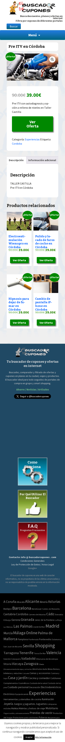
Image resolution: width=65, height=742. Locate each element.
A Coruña (9, 602)
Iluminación (48, 699)
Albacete (21, 602)
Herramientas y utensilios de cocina (22, 699)
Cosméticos (23, 683)
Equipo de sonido (21, 694)
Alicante (32, 601)
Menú (32, 35)
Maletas (14, 708)
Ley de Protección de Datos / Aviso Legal (32, 564)
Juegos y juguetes (24, 704)
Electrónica (9, 694)
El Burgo (7, 620)
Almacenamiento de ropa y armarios (17, 669)
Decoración (34, 687)
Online (31, 632)
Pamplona (23, 639)
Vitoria (7, 664)
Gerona (15, 620)
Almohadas (37, 669)
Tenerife (26, 652)
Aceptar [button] (29, 737)
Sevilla (28, 645)
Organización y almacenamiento (16, 713)
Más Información (43, 737)
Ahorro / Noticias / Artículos (32, 389)
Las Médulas (8, 627)
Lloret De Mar (39, 627)
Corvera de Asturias (37, 614)
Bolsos (50, 669)
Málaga (19, 632)
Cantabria (9, 614)
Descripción (16, 160)
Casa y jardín (18, 677)
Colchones (55, 678)
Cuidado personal (18, 687)
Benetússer (37, 609)
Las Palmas (23, 626)
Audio (45, 669)
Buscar (14, 26)
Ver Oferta (32, 124)
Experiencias (32, 139)
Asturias (54, 601)
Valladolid (28, 658)
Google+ (32, 568)
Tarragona (11, 653)
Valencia (53, 652)
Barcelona (21, 608)
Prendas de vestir (41, 713)
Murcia (8, 633)
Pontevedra (45, 639)
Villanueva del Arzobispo (47, 659)
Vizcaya (17, 663)
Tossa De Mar (40, 653)
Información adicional (42, 160)
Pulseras (43, 717)
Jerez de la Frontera (44, 620)
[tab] (16, 160)
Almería (43, 602)
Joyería (8, 704)
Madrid (52, 626)
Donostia (59, 614)
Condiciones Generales (32, 560)
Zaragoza (31, 663)
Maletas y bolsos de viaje (32, 708)
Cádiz (50, 614)
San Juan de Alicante (12, 646)
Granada (27, 619)
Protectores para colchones (25, 717)
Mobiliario (52, 708)
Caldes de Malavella (51, 609)
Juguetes (41, 704)
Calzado (25, 673)
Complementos (10, 683)
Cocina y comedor (39, 678)
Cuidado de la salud (38, 683)
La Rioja (58, 620)
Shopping (45, 645)
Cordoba (17, 143)
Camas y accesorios (40, 673)
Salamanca (57, 639)
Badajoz (7, 608)
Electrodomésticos (51, 687)
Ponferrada (33, 639)
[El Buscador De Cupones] (32, 7)
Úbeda (41, 664)
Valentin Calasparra (12, 659)
